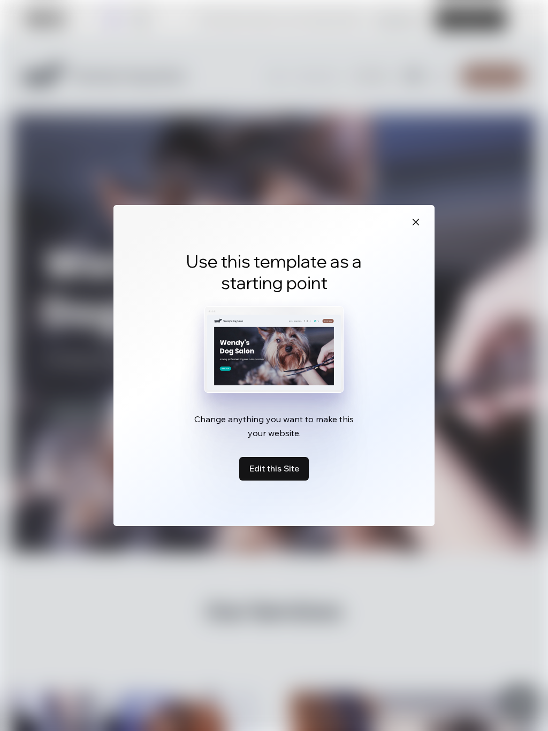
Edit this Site (274, 468)
